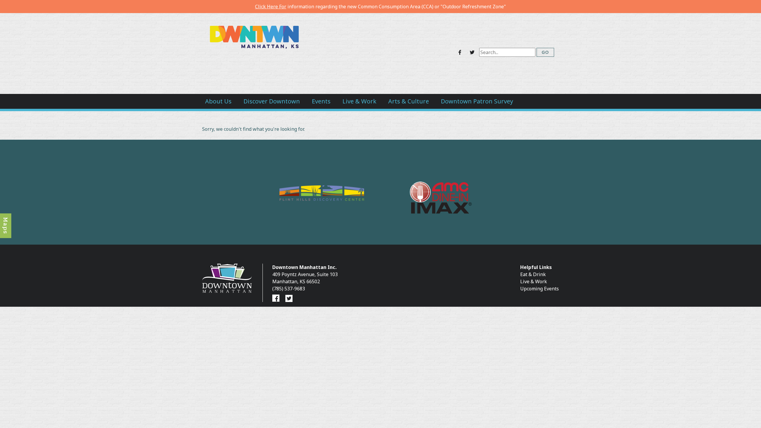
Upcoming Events (539, 288)
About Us (218, 101)
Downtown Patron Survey (477, 101)
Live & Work (359, 101)
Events (321, 101)
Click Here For (270, 6)
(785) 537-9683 (288, 288)
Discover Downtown (271, 101)
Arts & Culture (408, 101)
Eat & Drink (533, 274)
